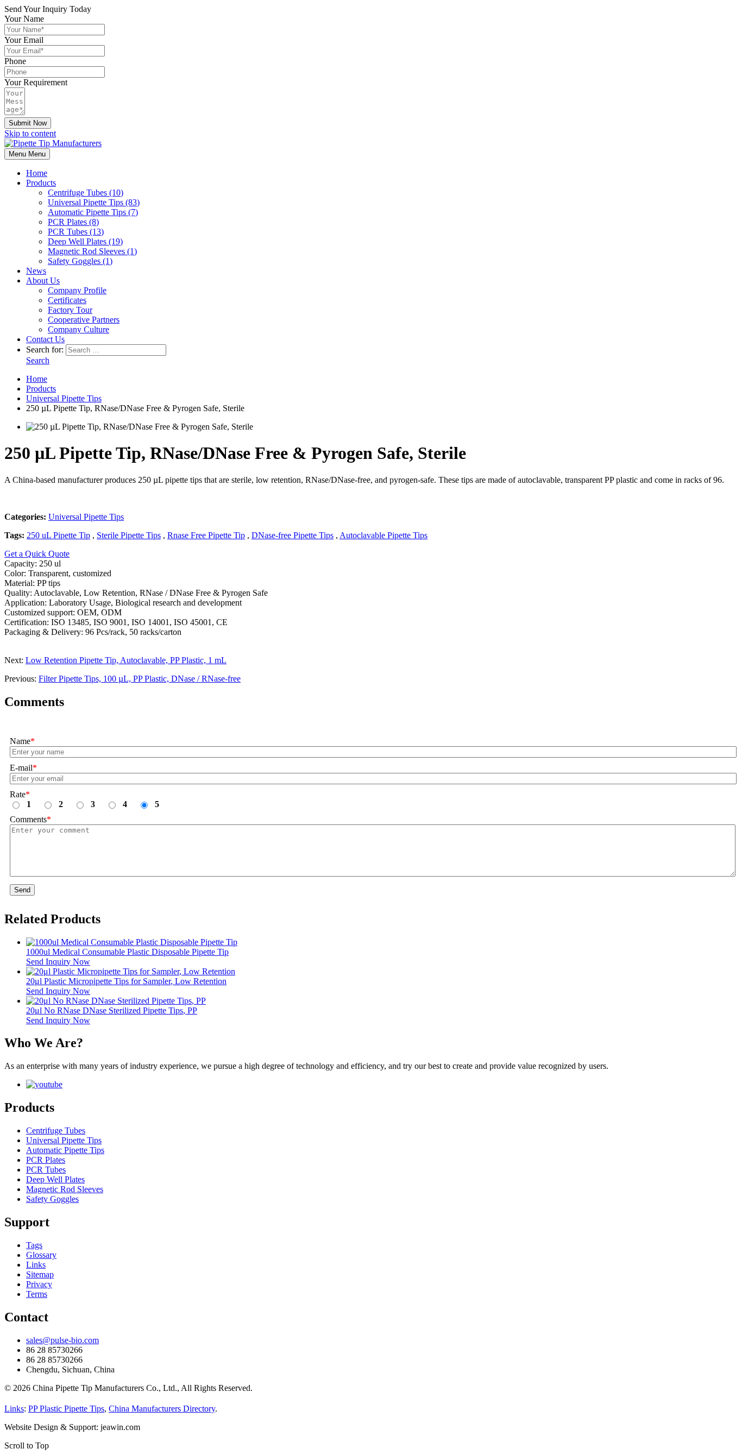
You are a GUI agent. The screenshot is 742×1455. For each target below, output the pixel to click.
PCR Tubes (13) (76, 231)
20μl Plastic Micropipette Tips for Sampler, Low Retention (126, 981)
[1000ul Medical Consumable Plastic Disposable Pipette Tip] (131, 942)
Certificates (67, 300)
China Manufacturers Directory (162, 1408)
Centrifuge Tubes (55, 1130)
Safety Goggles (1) (80, 261)
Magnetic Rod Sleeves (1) (92, 251)
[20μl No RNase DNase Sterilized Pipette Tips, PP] (116, 1000)
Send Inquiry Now (58, 961)
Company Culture (78, 329)
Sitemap (40, 1274)
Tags (34, 1245)
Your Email (23, 40)
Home (36, 173)
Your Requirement (35, 82)
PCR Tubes (46, 1169)
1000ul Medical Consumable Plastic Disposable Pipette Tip (127, 951)
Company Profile (77, 290)
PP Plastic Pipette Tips (66, 1408)
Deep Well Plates (55, 1179)
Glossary (41, 1254)
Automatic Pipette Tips (65, 1150)
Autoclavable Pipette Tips (383, 535)
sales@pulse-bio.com (62, 1340)
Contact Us (45, 339)
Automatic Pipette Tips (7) (93, 212)
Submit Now (28, 123)
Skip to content (30, 133)
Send (22, 890)
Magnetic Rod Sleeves (64, 1189)
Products (41, 182)
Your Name (24, 18)
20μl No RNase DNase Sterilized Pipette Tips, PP (111, 1010)
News (36, 270)
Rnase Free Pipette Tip (206, 535)
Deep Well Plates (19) (85, 241)
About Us (43, 280)
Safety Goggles (52, 1199)
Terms (36, 1294)
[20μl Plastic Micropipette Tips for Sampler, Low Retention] (130, 971)
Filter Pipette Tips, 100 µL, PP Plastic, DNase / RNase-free (140, 678)
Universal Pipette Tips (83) (94, 202)
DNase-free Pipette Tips (292, 535)
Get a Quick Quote (37, 553)
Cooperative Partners (84, 319)
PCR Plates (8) (73, 221)
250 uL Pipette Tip (58, 535)
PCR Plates (45, 1159)
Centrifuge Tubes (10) (85, 192)
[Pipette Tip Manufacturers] (53, 143)
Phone (15, 61)
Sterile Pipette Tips (129, 535)
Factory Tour (70, 309)
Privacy (39, 1284)
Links (36, 1264)
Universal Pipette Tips (86, 516)
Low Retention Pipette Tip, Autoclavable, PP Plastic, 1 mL (126, 660)
